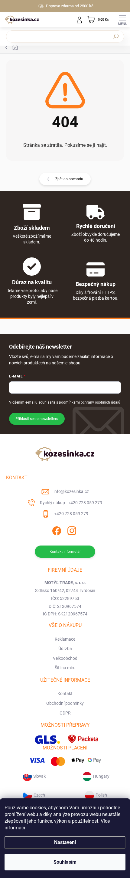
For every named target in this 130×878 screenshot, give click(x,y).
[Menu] (122, 19)
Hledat (116, 36)
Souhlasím (65, 862)
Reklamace (65, 639)
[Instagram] (71, 530)
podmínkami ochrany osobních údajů (89, 402)
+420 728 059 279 (71, 513)
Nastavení (65, 842)
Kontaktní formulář (65, 551)
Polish (101, 795)
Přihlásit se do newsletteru (36, 419)
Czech (39, 795)
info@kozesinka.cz (71, 491)
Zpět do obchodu (69, 179)
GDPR (65, 713)
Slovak (39, 776)
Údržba (65, 648)
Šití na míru (65, 667)
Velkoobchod (65, 658)
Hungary (101, 776)
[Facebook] (56, 530)
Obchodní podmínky (65, 703)
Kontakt (65, 693)
